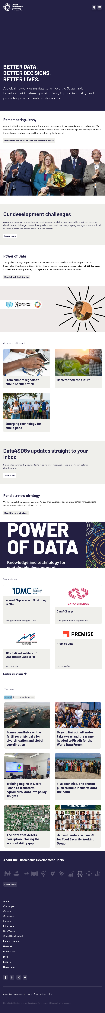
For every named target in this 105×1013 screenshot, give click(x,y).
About (6, 901)
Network (7, 946)
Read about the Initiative (16, 277)
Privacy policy (46, 994)
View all (8, 697)
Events (7, 961)
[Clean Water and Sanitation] (53, 874)
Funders (7, 921)
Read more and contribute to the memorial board (29, 140)
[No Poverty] (7, 874)
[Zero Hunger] (16, 874)
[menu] (99, 7)
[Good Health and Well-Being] (25, 874)
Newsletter (18, 994)
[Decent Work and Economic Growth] (71, 874)
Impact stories (11, 941)
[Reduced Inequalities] (89, 874)
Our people (8, 906)
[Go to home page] (13, 7)
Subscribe (9, 475)
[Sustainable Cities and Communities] (98, 874)
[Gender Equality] (44, 874)
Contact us (8, 916)
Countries (7, 994)
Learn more (10, 236)
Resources (29, 697)
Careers (7, 911)
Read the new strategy (16, 512)
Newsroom (8, 967)
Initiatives (8, 925)
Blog (15, 697)
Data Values (9, 931)
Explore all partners (13, 674)
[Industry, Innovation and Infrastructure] (80, 874)
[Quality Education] (34, 874)
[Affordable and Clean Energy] (62, 874)
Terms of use (32, 994)
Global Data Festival (13, 936)
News (21, 697)
